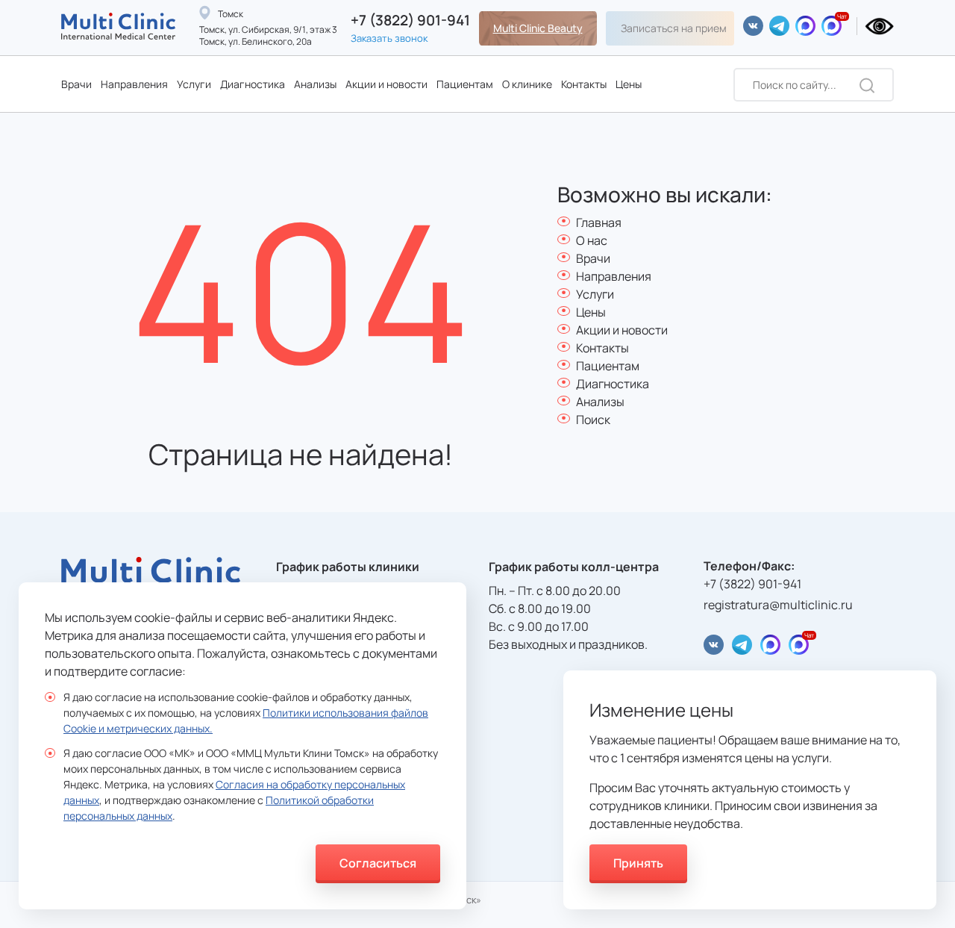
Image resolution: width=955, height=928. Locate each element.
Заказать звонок (389, 38)
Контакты (584, 84)
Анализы (315, 84)
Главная (598, 222)
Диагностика (252, 84)
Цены (629, 84)
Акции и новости (386, 84)
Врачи (76, 84)
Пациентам (464, 84)
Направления (134, 84)
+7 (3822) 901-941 (410, 20)
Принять (638, 863)
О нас (591, 240)
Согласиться (377, 863)
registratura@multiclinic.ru (778, 605)
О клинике (527, 84)
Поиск (593, 419)
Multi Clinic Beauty (538, 28)
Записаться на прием (674, 28)
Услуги (194, 84)
